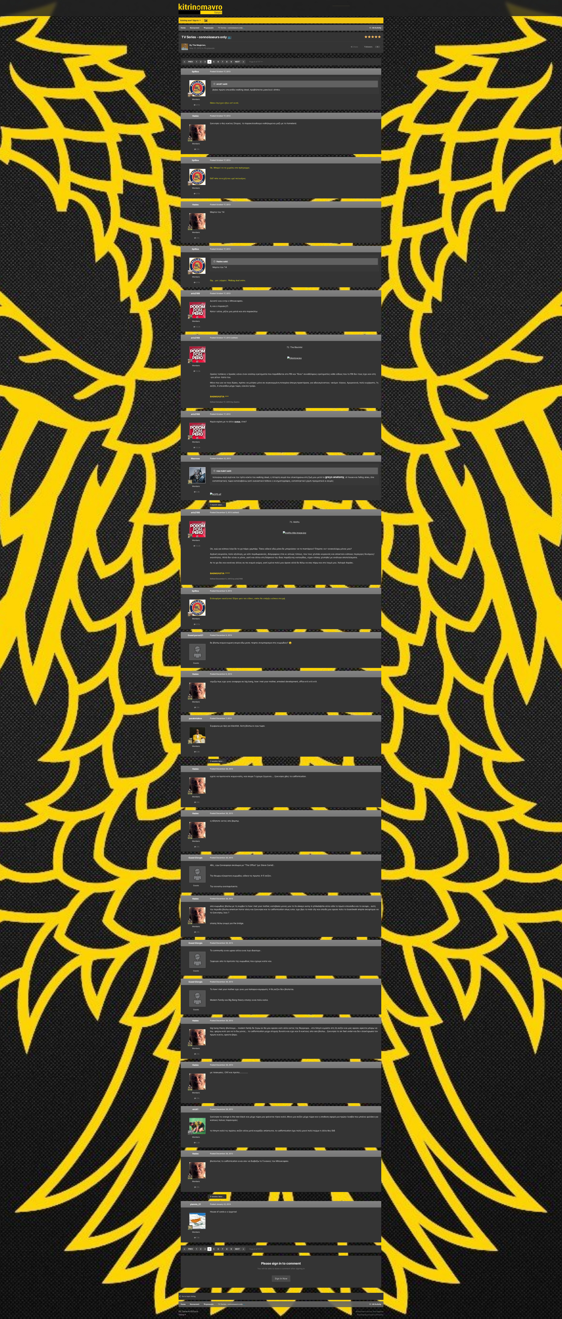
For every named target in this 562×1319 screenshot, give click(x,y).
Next (237, 62)
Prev (190, 62)
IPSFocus (194, 1311)
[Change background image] (206, 20)
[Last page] (243, 62)
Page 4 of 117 (255, 62)
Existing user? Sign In (189, 20)
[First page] (184, 62)
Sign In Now (281, 1278)
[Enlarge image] (294, 358)
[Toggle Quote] (214, 84)
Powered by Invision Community (370, 1315)
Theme (182, 1315)
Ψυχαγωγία (209, 48)
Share (355, 47)
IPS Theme (183, 1311)
